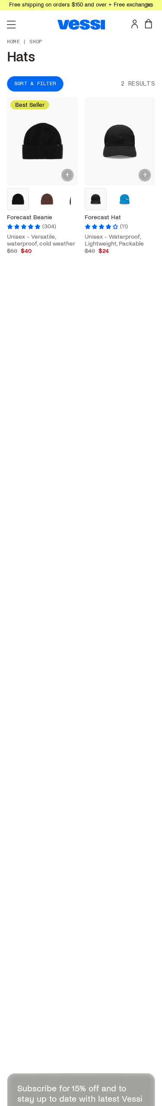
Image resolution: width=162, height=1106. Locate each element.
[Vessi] (81, 24)
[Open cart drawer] (150, 24)
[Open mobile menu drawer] (11, 25)
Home (13, 42)
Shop (35, 42)
